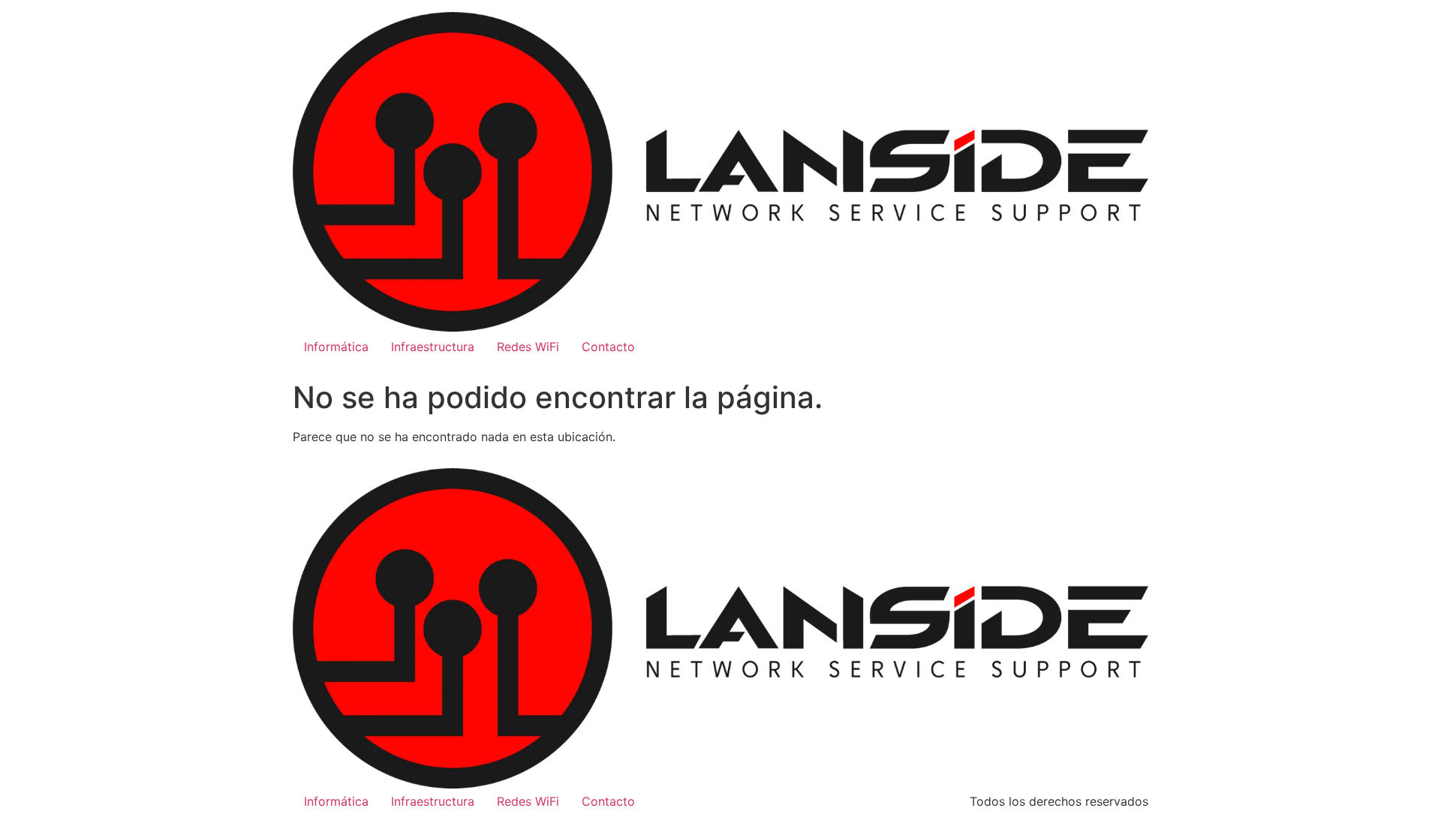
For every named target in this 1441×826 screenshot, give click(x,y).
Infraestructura (432, 346)
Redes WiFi (528, 346)
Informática (336, 346)
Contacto (608, 346)
